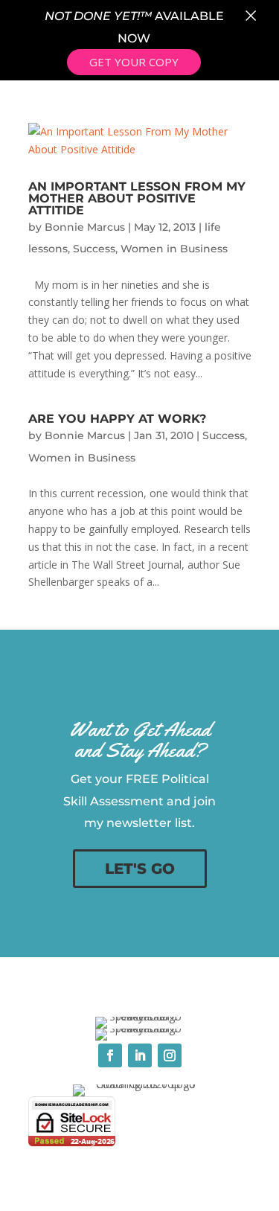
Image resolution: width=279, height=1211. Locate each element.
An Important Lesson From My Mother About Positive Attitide (137, 198)
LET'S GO (140, 869)
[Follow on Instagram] (170, 1055)
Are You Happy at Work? (117, 419)
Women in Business (174, 248)
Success (94, 248)
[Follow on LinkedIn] (140, 1055)
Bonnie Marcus (85, 227)
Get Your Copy (134, 61)
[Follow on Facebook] (110, 1055)
